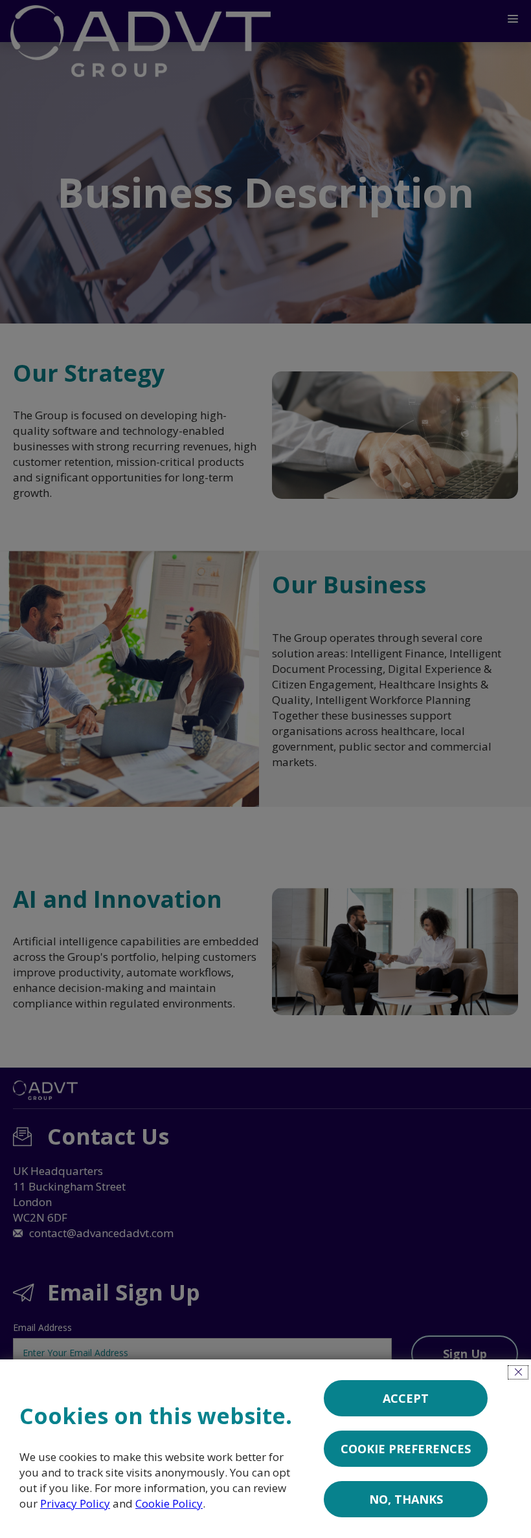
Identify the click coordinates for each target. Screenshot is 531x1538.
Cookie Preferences (406, 1448)
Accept (406, 1398)
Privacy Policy (75, 1503)
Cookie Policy (169, 1503)
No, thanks (406, 1499)
